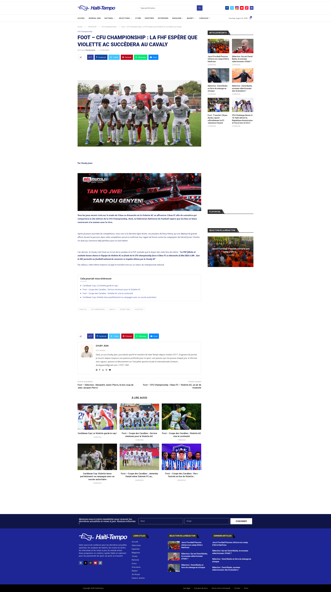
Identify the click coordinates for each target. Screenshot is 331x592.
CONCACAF (204, 18)
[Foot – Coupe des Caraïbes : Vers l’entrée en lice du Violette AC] (181, 457)
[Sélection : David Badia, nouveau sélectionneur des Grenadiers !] (242, 75)
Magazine (176, 18)
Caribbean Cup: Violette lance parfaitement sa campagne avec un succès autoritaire (119, 297)
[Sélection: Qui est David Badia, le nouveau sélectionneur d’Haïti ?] (242, 46)
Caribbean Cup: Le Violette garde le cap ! (100, 285)
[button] (210, 251)
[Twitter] (232, 8)
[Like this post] (91, 57)
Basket (190, 18)
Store (138, 18)
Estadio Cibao (125, 309)
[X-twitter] (85, 563)
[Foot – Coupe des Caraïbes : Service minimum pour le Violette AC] (139, 416)
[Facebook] (227, 8)
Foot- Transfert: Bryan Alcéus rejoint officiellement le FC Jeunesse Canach (217, 119)
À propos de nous (201, 588)
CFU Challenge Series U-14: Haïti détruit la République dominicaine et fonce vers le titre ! (242, 119)
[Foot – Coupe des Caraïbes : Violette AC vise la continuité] (181, 416)
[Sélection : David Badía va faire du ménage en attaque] (218, 75)
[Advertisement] (139, 69)
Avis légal (186, 588)
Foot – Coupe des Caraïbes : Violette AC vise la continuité (108, 293)
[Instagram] (237, 8)
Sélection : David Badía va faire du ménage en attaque (217, 88)
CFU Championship (109, 27)
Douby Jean (90, 50)
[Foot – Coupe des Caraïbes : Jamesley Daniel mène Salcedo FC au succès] (139, 457)
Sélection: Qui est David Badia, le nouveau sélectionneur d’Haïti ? (242, 59)
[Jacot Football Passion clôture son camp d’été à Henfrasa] (218, 46)
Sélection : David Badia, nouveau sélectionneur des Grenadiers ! (242, 88)
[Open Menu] (251, 8)
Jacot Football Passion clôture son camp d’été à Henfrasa (218, 59)
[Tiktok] (247, 8)
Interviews (163, 18)
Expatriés (149, 18)
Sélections (124, 18)
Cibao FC (112, 309)
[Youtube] (242, 8)
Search (199, 8)
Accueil (81, 18)
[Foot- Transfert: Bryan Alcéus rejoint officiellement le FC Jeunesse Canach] (218, 105)
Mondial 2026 (95, 18)
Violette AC (139, 309)
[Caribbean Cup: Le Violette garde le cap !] (97, 416)
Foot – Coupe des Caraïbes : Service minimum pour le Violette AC (112, 289)
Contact (237, 588)
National (108, 18)
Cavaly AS (82, 309)
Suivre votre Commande (221, 588)
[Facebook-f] (80, 563)
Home (80, 27)
